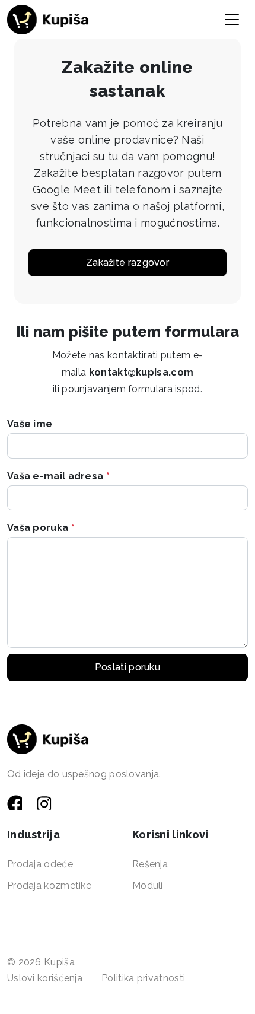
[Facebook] (16, 803)
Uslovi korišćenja (44, 978)
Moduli (147, 885)
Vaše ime (29, 424)
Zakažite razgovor (127, 262)
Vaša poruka (41, 527)
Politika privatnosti (143, 978)
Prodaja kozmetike (49, 885)
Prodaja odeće (40, 864)
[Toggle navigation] (232, 19)
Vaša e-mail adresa (58, 476)
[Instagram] (44, 803)
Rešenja (150, 864)
